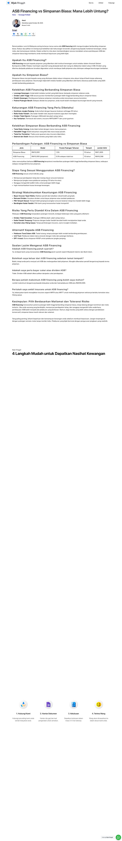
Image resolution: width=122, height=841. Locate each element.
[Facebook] (14, 34)
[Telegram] (29, 34)
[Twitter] (18, 34)
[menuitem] (91, 3)
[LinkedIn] (21, 34)
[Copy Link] (33, 34)
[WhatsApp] (25, 34)
